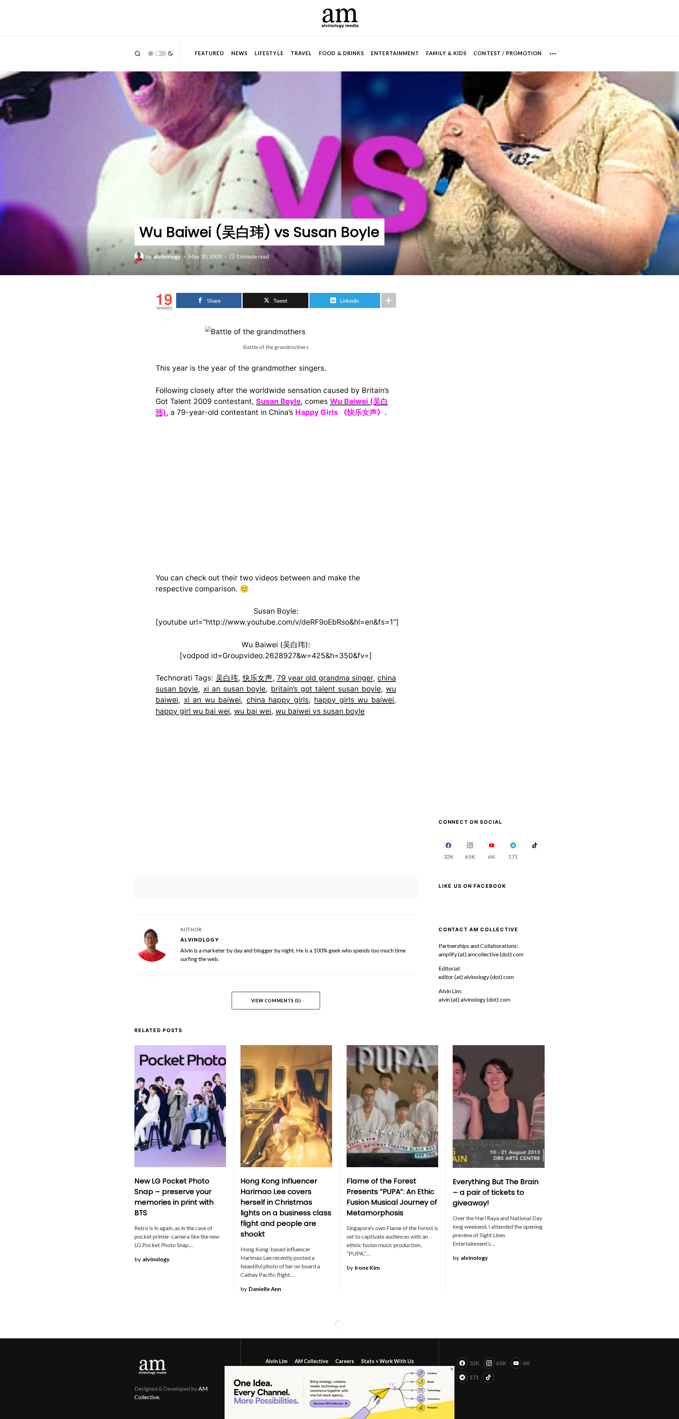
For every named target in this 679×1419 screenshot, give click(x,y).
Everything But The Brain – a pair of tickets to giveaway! (496, 1192)
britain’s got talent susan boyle (326, 688)
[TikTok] (534, 849)
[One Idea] (339, 1391)
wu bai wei (252, 711)
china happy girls (277, 699)
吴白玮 (227, 677)
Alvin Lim (277, 1361)
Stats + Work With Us (387, 1361)
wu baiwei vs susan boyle (320, 711)
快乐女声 (258, 677)
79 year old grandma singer (325, 677)
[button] (137, 53)
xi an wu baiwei (212, 699)
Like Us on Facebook (472, 886)
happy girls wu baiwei (354, 699)
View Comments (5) (276, 1000)
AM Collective (311, 1361)
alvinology (199, 940)
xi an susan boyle (234, 688)
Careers (344, 1361)
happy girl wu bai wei (193, 711)
